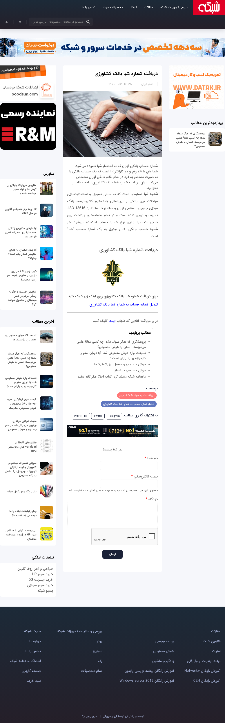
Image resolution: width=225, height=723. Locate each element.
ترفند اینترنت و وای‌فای (204, 661)
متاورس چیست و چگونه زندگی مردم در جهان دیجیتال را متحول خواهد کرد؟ (22, 298)
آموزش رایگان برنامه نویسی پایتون (149, 671)
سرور (89, 716)
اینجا (111, 321)
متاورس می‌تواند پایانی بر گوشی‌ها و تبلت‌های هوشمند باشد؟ (21, 189)
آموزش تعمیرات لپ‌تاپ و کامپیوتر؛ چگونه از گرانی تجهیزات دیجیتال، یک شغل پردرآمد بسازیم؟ (20, 469)
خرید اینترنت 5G (41, 579)
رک (100, 661)
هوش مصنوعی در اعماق (130, 370)
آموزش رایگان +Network (202, 671)
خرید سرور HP (42, 574)
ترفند (134, 7)
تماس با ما (88, 7)
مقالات (148, 7)
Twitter (98, 416)
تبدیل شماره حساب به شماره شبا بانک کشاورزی (123, 304)
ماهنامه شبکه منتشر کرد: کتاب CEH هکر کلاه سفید (112, 376)
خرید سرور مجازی (40, 585)
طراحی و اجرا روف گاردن (35, 568)
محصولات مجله (113, 7)
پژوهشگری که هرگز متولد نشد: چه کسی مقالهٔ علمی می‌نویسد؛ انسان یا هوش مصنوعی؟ (190, 140)
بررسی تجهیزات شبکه (174, 7)
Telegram (114, 416)
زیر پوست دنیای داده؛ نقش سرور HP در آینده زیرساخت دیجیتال (20, 534)
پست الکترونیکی (144, 476)
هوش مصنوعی (163, 651)
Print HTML (81, 416)
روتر (99, 641)
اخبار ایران (147, 84)
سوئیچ (97, 651)
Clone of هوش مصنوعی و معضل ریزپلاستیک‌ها (20, 337)
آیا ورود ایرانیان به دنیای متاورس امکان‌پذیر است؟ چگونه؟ (22, 254)
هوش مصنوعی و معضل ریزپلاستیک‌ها (120, 364)
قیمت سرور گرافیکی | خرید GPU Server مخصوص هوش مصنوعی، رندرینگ (21, 404)
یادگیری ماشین (163, 661)
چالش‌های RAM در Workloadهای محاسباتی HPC (22, 447)
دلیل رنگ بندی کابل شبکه (21, 492)
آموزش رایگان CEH (207, 680)
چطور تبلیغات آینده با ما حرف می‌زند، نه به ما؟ (22, 513)
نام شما (151, 458)
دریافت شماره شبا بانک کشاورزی (126, 73)
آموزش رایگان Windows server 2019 (147, 680)
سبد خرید (34, 680)
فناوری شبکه (212, 641)
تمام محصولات (91, 671)
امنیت (216, 651)
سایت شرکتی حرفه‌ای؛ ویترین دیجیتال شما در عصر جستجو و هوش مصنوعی (20, 425)
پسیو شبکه (45, 590)
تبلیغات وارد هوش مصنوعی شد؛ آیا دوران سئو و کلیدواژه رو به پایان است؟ (113, 355)
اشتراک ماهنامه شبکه (25, 661)
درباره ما (35, 641)
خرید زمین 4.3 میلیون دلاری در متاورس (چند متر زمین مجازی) (21, 275)
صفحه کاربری (31, 671)
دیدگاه (152, 499)
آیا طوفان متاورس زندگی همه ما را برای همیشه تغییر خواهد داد (20, 232)
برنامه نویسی (164, 641)
